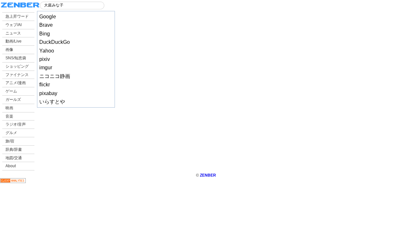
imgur (45, 67)
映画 (9, 108)
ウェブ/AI (13, 25)
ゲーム (11, 91)
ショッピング (17, 66)
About (10, 166)
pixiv (44, 59)
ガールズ (13, 99)
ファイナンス (17, 74)
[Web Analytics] (13, 181)
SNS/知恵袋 (15, 58)
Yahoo (46, 50)
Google (47, 16)
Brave (46, 25)
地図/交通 (13, 158)
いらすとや (52, 101)
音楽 (9, 116)
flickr (44, 84)
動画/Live (13, 41)
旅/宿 (9, 141)
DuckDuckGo (54, 42)
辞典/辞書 (13, 149)
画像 (9, 49)
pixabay (48, 93)
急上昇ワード (17, 16)
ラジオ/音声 (15, 124)
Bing (44, 33)
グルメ (11, 132)
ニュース (13, 33)
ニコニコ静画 (54, 76)
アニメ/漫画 (15, 83)
